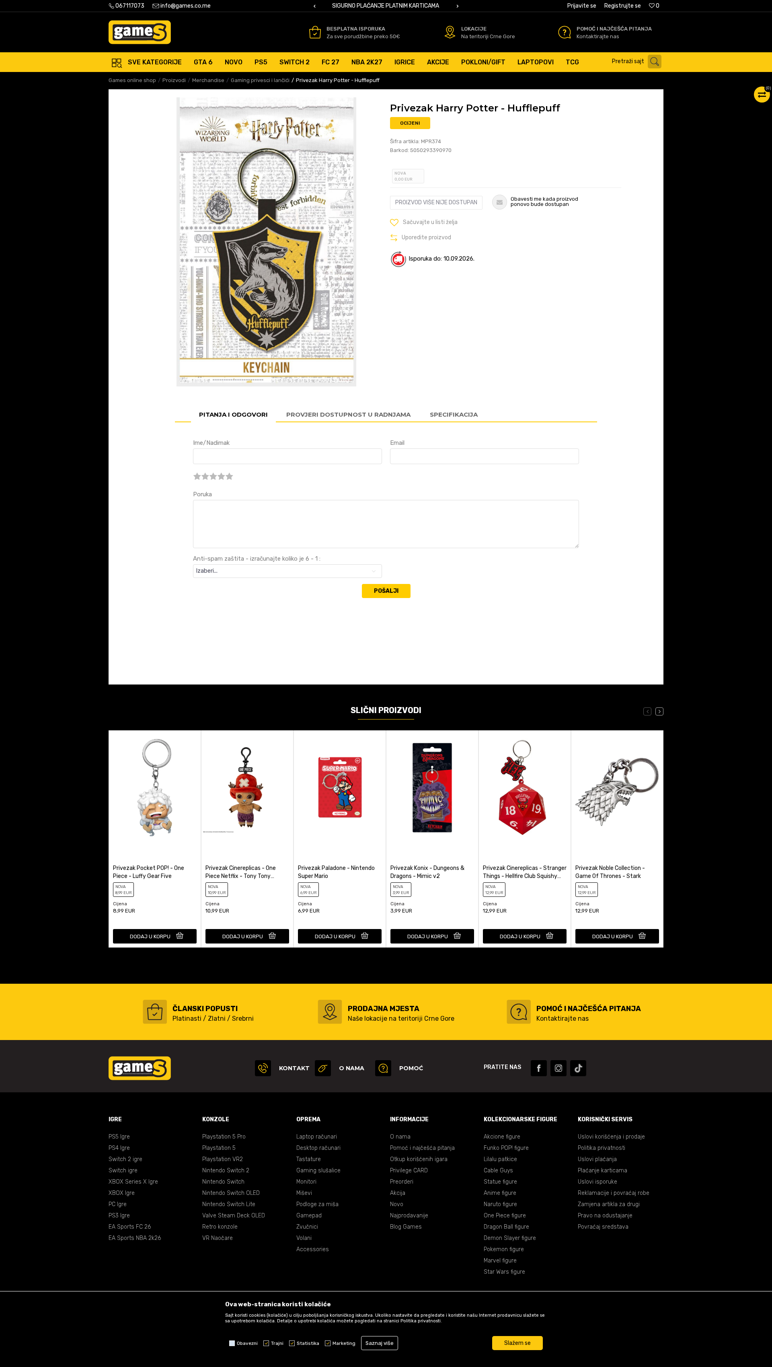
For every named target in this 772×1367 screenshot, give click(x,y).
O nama (400, 1136)
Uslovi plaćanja (597, 1159)
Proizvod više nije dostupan (436, 202)
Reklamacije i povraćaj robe (613, 1193)
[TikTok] (578, 1068)
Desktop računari (318, 1148)
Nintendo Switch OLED (231, 1193)
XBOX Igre (122, 1193)
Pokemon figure (504, 1249)
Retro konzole (220, 1226)
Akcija (397, 1193)
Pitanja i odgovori (233, 414)
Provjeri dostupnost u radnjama (348, 414)
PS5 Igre (119, 1136)
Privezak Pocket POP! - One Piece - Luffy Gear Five (148, 872)
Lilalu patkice (500, 1159)
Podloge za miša (317, 1204)
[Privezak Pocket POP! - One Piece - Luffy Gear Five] (155, 787)
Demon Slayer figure (510, 1238)
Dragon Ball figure (506, 1226)
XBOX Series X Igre (133, 1181)
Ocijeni (410, 123)
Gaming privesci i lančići (260, 80)
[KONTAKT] (263, 1068)
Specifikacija (454, 414)
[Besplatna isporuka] (315, 32)
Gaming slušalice (318, 1170)
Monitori (306, 1181)
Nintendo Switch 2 (225, 1170)
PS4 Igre (119, 1148)
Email (397, 442)
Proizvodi (174, 80)
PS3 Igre (119, 1215)
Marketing (344, 1343)
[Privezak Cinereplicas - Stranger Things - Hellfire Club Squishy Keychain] (525, 787)
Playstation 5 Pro (224, 1136)
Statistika (308, 1343)
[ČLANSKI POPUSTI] (155, 1012)
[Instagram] (558, 1068)
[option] (386, 6)
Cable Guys (498, 1170)
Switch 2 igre (125, 1159)
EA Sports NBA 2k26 (135, 1238)
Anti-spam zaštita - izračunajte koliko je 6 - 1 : (256, 558)
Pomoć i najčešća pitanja (422, 1148)
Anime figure (500, 1193)
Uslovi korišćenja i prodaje (611, 1136)
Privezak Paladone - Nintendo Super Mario (336, 872)
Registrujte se (622, 5)
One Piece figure (505, 1215)
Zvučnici (307, 1226)
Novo (396, 1204)
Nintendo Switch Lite (228, 1204)
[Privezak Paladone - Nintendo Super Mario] (340, 787)
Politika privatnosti (601, 1148)
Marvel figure (500, 1260)
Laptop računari (316, 1136)
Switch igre (123, 1170)
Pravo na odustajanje (605, 1215)
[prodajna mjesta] (330, 1012)
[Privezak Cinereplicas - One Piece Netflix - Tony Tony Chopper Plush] (247, 787)
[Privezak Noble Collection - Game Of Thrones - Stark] (617, 787)
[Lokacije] (450, 32)
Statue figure (500, 1181)
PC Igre (118, 1204)
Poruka (202, 494)
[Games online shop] (140, 32)
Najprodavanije (409, 1215)
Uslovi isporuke (597, 1181)
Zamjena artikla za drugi (609, 1204)
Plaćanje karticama (602, 1170)
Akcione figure (502, 1136)
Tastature (308, 1159)
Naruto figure (500, 1204)
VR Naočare (217, 1238)
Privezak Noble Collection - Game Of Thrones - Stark (610, 872)
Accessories (312, 1249)
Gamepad (309, 1215)
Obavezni (247, 1343)
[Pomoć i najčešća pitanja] (564, 32)
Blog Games (406, 1226)
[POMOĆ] (383, 1068)
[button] (638, 61)
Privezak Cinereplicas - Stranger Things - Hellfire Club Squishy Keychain (525, 872)
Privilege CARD (409, 1170)
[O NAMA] (323, 1068)
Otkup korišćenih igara (419, 1159)
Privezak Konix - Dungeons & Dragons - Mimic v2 (427, 872)
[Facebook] (539, 1068)
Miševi (304, 1193)
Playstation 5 (219, 1148)
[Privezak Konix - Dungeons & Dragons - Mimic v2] (432, 787)
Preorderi (401, 1181)
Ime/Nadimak (211, 442)
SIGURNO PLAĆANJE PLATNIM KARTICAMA (385, 5)
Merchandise (208, 80)
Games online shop (132, 80)
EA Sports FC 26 (130, 1226)
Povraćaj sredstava (603, 1226)
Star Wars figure (504, 1271)
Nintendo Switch (223, 1181)
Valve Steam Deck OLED (233, 1215)
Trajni (277, 1343)
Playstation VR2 (222, 1159)
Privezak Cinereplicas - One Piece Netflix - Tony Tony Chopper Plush (240, 872)
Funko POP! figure (506, 1148)
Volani (304, 1238)
